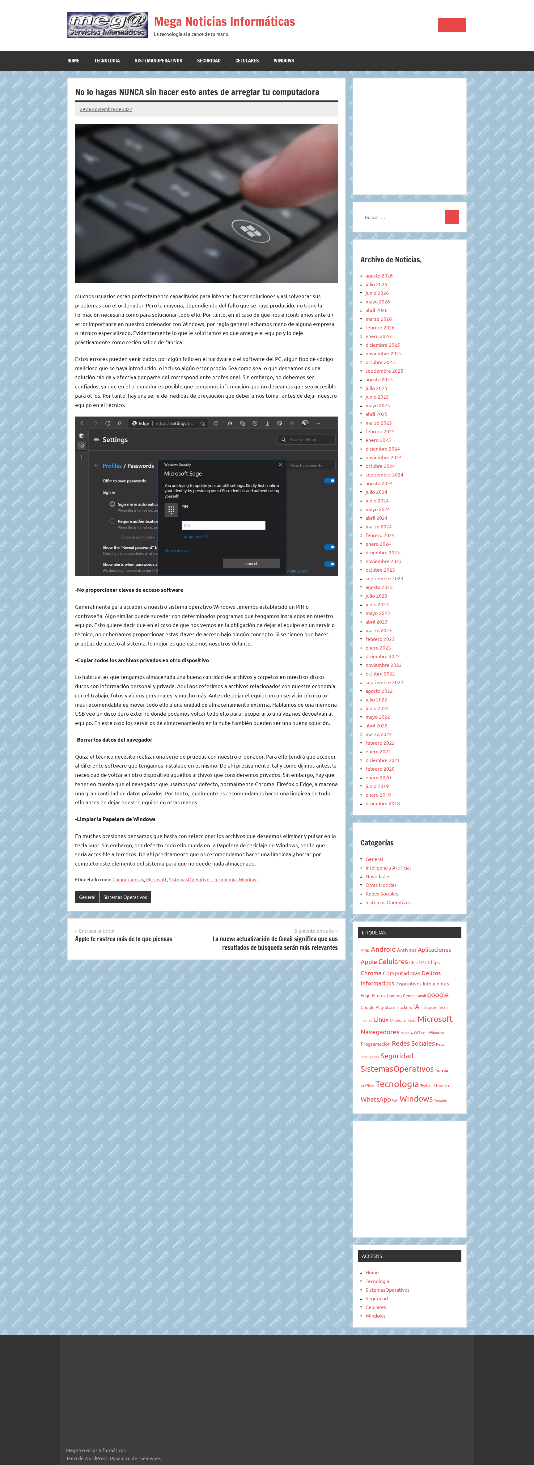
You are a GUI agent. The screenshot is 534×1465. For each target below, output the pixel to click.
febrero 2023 (380, 639)
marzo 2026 (379, 318)
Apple (369, 961)
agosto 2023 (379, 587)
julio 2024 (376, 492)
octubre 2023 (380, 569)
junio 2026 (377, 293)
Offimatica (435, 1032)
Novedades (378, 876)
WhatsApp (376, 1099)
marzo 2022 (379, 734)
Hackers (404, 1007)
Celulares (247, 60)
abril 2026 (377, 310)
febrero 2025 (380, 431)
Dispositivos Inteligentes (422, 983)
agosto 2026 (379, 275)
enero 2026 (378, 336)
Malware (398, 1020)
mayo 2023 (378, 613)
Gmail (421, 995)
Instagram (429, 1007)
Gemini (409, 995)
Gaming (394, 995)
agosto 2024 (379, 483)
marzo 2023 (379, 630)
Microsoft (156, 879)
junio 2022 (377, 708)
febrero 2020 (380, 768)
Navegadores (380, 1031)
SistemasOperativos (158, 60)
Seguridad (209, 60)
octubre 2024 (380, 466)
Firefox (379, 995)
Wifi (395, 1100)
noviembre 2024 (384, 457)
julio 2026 (376, 284)
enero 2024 (378, 543)
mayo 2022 (378, 716)
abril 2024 (377, 517)
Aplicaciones (434, 949)
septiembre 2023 (384, 578)
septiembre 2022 (384, 682)
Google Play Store (378, 1007)
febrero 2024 (380, 535)
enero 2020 (378, 777)
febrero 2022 (380, 742)
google (438, 994)
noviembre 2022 (384, 665)
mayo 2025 (378, 405)
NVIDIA (406, 1032)
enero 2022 (378, 751)
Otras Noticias (381, 885)
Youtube (440, 1100)
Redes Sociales (382, 893)
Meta (412, 1020)
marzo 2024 (379, 526)
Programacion (376, 1044)
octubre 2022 (380, 673)
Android (383, 949)
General (87, 897)
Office (419, 1032)
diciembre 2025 (383, 344)
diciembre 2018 (383, 803)
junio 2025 (377, 396)
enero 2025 (378, 440)
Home (73, 60)
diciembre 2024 (383, 448)
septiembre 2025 (384, 370)
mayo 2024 (378, 509)
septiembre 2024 (384, 474)
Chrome (371, 972)
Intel (443, 1007)
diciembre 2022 (383, 656)
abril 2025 (377, 414)
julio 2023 (376, 595)
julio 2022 (376, 699)
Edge (366, 995)
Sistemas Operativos (125, 897)
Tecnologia (107, 60)
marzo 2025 (379, 422)
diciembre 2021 (383, 760)
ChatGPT (417, 962)
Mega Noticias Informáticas (224, 21)
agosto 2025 (379, 379)
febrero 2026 (380, 327)
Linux (381, 1019)
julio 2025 (376, 388)
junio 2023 (377, 604)
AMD (365, 950)
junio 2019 (377, 786)
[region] (410, 135)
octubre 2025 (380, 362)
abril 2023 (377, 621)
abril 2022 (377, 725)
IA (416, 1006)
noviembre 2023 (384, 561)
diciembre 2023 (383, 552)
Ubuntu (441, 1085)
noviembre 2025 (384, 353)
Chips (434, 962)
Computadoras (128, 879)
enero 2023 (378, 647)
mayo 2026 (378, 301)
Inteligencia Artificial (388, 867)
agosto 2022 (379, 691)
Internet (367, 1020)
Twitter (426, 1085)
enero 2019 (378, 794)
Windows (284, 60)
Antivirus (407, 950)
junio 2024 (377, 500)
